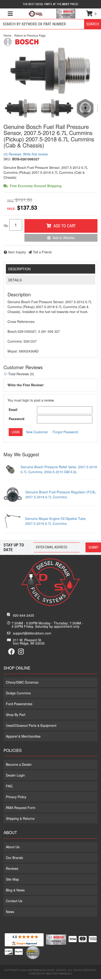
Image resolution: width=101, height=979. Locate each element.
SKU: (7, 159)
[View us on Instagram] (21, 652)
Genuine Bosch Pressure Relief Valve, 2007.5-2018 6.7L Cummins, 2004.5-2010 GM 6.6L (59, 469)
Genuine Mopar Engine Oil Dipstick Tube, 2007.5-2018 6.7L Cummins (55, 521)
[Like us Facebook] (11, 652)
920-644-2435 (23, 615)
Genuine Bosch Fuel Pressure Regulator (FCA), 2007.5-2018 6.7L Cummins (60, 494)
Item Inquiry (17, 252)
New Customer (37, 432)
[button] (50, 24)
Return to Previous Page (30, 35)
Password (16, 418)
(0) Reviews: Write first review (26, 154)
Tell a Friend (42, 252)
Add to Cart (64, 225)
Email (13, 409)
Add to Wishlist (63, 237)
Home (7, 35)
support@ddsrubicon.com (32, 633)
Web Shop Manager (58, 973)
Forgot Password (65, 432)
